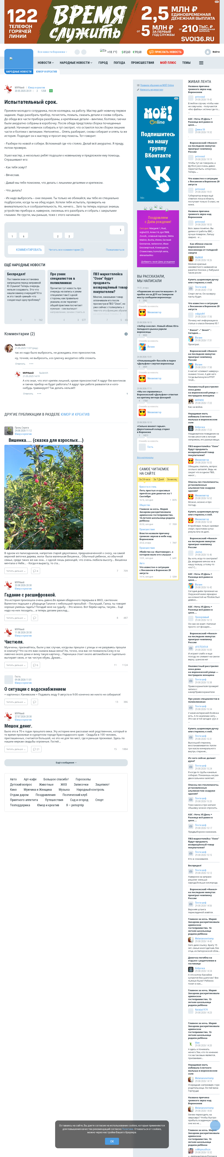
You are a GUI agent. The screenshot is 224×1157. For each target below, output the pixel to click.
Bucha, (151, 240)
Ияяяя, (158, 240)
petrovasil (200, 96)
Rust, (163, 228)
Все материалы (145, 457)
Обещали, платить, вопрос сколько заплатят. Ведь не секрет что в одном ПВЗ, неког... (202, 471)
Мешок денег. (18, 726)
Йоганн (151, 346)
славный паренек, (157, 236)
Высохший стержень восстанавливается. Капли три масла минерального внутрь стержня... (202, 747)
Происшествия (142, 62)
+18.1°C (112, 52)
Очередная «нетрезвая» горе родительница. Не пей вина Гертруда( (203, 1087)
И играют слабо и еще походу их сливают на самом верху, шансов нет (204, 656)
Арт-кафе (30, 779)
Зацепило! (102, 784)
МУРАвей (28, 372)
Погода (119, 62)
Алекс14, (154, 232)
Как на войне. (195, 406)
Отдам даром (19, 795)
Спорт (99, 800)
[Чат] (215, 1125)
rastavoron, (157, 243)
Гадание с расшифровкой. (30, 595)
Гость (150, 446)
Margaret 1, (155, 228)
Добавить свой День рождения (158, 261)
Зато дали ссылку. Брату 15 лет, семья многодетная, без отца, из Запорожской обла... (204, 948)
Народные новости (75, 62)
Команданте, (162, 247)
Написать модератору (151, 89)
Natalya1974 (201, 1009)
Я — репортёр (75, 805)
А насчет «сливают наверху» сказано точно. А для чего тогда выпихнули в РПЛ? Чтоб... (203, 375)
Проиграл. (193, 344)
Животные (46, 784)
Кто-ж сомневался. (198, 858)
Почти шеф (200, 287)
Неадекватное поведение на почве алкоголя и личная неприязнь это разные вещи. (204, 436)
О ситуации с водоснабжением (35, 689)
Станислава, (146, 251)
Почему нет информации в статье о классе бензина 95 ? (203, 322)
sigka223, (144, 232)
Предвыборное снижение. (202, 831)
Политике (127, 1129)
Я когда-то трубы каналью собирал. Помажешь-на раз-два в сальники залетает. (203, 775)
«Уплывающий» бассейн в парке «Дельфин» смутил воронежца (156, 362)
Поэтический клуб (74, 795)
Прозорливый (202, 617)
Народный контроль (90, 790)
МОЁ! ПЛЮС (168, 62)
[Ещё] (201, 63)
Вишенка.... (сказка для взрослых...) (45, 440)
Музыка (64, 790)
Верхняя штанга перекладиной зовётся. (200, 911)
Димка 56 (200, 129)
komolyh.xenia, (161, 251)
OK (112, 1141)
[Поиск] (213, 63)
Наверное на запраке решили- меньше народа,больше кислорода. (203, 879)
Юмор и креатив (46, 71)
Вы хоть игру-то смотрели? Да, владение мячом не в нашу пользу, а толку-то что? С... (203, 563)
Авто (13, 779)
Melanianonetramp (204, 938)
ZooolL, (144, 236)
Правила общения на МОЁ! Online (157, 85)
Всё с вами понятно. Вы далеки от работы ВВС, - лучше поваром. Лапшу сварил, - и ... (201, 233)
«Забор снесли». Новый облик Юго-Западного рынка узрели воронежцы (158, 328)
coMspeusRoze (203, 1149)
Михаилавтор (154, 312)
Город (103, 62)
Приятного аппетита (24, 800)
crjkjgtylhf (200, 313)
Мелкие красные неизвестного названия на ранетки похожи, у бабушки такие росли (203, 268)
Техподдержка (20, 805)
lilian (197, 1042)
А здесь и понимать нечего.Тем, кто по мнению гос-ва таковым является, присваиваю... (203, 1054)
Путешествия (54, 800)
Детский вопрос (21, 784)
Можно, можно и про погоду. (200, 503)
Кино (13, 790)
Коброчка (200, 427)
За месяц (172, 479)
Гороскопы (83, 779)
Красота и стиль (147, 486)
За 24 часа (144, 479)
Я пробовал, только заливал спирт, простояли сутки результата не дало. (203, 528)
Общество (144, 505)
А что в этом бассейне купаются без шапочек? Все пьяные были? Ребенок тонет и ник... (203, 979)
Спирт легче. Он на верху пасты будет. (202, 295)
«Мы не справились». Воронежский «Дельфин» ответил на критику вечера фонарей (157, 394)
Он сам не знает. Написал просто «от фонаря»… (202, 625)
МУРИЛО (199, 400)
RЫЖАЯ (199, 257)
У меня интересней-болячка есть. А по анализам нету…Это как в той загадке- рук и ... (203, 717)
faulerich (20, 344)
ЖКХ (64, 784)
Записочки (81, 784)
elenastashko (146, 255)
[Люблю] (35, 232)
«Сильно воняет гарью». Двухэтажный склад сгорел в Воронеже (153, 429)
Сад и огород (79, 800)
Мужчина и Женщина (38, 790)
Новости (45, 62)
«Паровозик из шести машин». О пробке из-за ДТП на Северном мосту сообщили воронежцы (157, 294)
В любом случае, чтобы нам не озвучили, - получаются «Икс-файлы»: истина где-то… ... (204, 108)
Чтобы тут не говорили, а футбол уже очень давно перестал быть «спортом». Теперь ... (202, 167)
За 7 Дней (158, 479)
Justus (198, 552)
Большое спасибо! (56, 779)
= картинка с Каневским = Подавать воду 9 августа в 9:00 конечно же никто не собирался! (62, 694)
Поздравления (45, 795)
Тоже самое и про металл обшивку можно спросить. (203, 806)
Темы (186, 62)
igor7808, (164, 232)
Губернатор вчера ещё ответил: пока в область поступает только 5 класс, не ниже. (203, 200)
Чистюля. (14, 642)
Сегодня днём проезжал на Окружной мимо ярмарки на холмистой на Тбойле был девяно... (204, 596)
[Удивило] (46, 232)
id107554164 (201, 646)
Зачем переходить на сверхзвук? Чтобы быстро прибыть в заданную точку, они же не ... (203, 1119)
